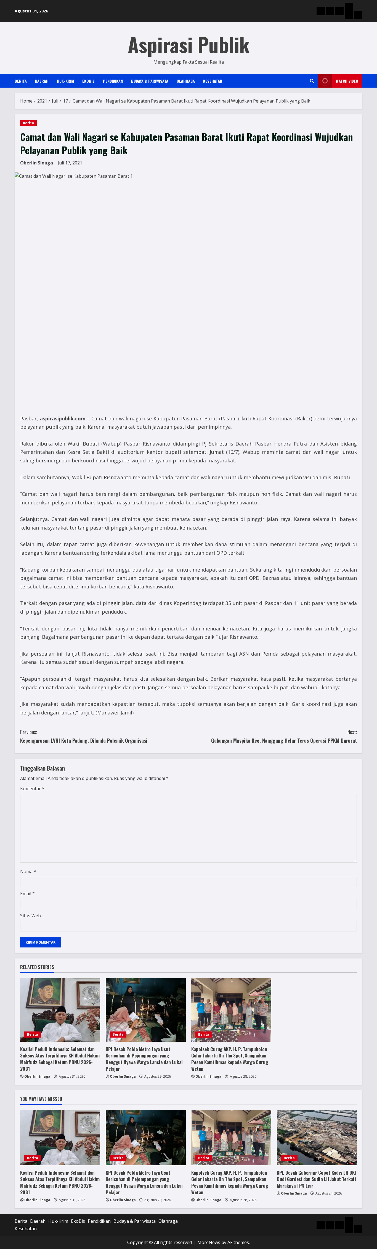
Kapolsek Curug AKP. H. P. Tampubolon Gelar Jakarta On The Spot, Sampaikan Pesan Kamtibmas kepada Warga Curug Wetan (229, 1059)
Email (27, 894)
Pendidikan (113, 81)
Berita (21, 81)
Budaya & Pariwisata (149, 81)
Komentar (32, 788)
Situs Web (30, 916)
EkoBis (88, 81)
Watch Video (347, 81)
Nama (28, 871)
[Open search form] (312, 80)
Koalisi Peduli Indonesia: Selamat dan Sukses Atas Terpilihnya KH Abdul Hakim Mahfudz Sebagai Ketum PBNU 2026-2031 (60, 1059)
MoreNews (208, 1242)
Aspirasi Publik (188, 44)
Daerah (42, 81)
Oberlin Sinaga (36, 163)
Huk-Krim (65, 81)
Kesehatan (212, 81)
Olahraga (186, 81)
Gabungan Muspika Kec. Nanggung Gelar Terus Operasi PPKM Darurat (284, 736)
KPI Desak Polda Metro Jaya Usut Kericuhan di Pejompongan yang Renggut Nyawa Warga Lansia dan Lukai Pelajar (144, 1059)
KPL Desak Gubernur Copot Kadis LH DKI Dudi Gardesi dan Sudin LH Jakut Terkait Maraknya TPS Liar (316, 1179)
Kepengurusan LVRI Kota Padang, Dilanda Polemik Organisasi (83, 736)
